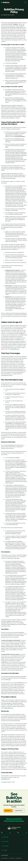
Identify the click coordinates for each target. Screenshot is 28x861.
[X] (26, 832)
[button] (14, 837)
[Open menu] (25, 2)
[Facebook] (18, 832)
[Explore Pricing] (19, 810)
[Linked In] (2, 832)
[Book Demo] (8, 810)
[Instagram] (10, 832)
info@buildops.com (14, 349)
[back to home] (5, 2)
